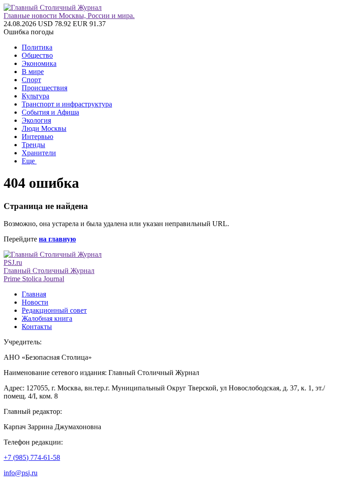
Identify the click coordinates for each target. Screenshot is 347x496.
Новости (35, 302)
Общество (37, 55)
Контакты (37, 326)
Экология (36, 120)
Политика (37, 47)
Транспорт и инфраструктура (67, 104)
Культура (35, 96)
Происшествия (44, 88)
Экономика (39, 63)
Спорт (31, 79)
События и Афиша (50, 112)
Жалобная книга (47, 318)
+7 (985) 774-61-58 (32, 457)
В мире (33, 71)
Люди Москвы (44, 128)
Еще (29, 161)
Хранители (39, 153)
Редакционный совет (54, 310)
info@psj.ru (21, 473)
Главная (34, 294)
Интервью (37, 136)
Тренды (33, 144)
